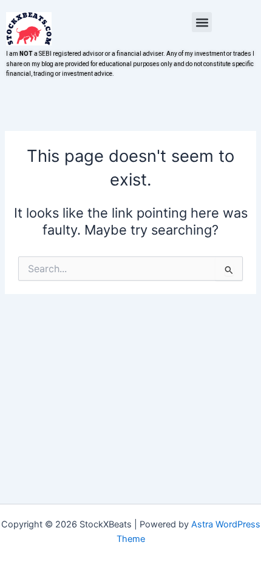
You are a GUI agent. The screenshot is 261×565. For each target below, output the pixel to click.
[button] (202, 22)
